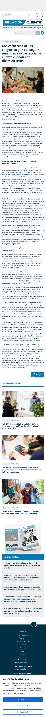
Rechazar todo (23, 712)
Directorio (23, 654)
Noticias (23, 631)
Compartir (39, 375)
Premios (23, 648)
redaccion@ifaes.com (23, 662)
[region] (23, 696)
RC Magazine (23, 635)
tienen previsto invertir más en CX (22, 175)
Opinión (23, 651)
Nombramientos (23, 641)
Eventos (23, 645)
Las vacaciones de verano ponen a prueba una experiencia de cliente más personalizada (21, 512)
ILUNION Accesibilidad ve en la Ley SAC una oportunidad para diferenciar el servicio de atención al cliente (20, 426)
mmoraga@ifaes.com (23, 669)
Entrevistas (23, 638)
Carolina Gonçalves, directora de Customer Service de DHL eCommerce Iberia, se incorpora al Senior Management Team (22, 599)
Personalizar (23, 705)
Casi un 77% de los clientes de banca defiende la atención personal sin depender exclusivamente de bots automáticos (22, 470)
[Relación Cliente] (23, 23)
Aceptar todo (23, 699)
